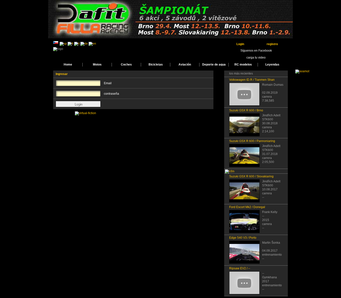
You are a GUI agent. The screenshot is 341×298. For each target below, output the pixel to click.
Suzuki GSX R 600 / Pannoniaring (252, 141)
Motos (97, 64)
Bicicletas (156, 64)
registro (272, 44)
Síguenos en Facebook (256, 50)
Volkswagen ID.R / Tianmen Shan (252, 79)
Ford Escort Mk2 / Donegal (247, 207)
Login (240, 44)
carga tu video (256, 57)
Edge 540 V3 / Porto (242, 237)
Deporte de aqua (214, 64)
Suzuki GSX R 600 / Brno (246, 110)
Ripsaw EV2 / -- (239, 268)
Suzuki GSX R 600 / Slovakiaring (251, 176)
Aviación (184, 64)
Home (68, 64)
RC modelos (243, 64)
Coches (126, 64)
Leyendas (272, 64)
